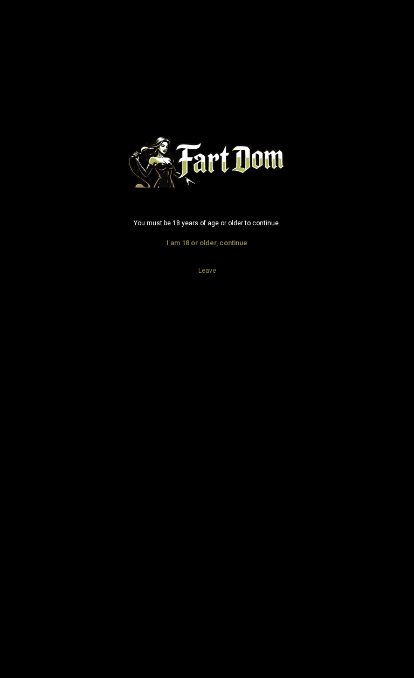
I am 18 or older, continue (207, 243)
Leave (207, 270)
